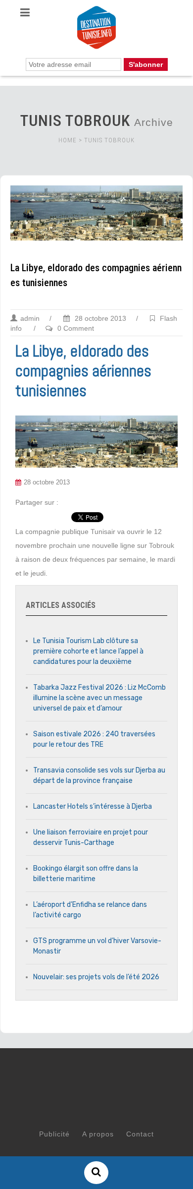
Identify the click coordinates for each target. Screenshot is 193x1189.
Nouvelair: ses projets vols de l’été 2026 (96, 977)
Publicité (54, 1134)
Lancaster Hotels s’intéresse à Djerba (92, 806)
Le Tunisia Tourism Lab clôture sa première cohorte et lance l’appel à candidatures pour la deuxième (88, 651)
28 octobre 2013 (99, 318)
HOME (67, 140)
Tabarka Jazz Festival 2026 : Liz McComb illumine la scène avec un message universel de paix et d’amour (99, 698)
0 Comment (75, 328)
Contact (140, 1134)
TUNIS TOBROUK (109, 140)
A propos (98, 1134)
